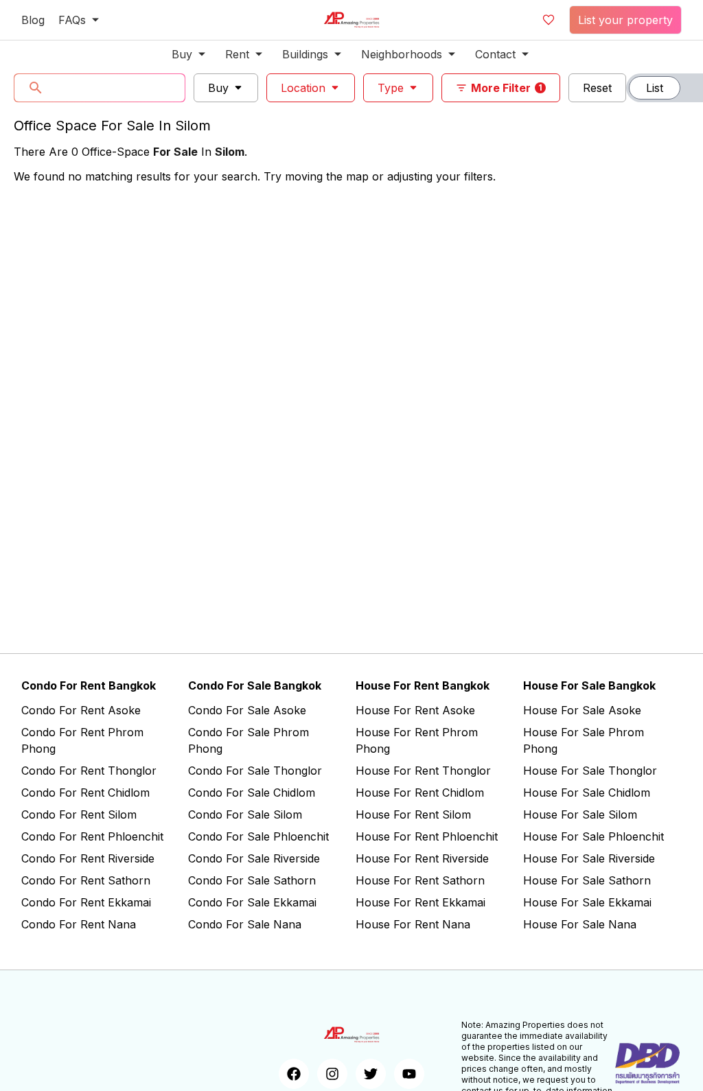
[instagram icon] (332, 1074)
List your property (625, 20)
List (654, 88)
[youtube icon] (409, 1074)
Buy (218, 88)
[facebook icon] (294, 1074)
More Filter (506, 88)
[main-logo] (351, 20)
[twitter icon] (371, 1074)
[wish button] (548, 19)
